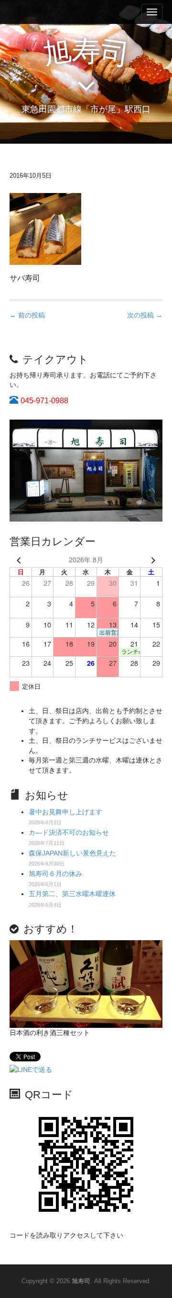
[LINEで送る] (31, 1069)
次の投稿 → (144, 315)
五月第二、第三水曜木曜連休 (72, 894)
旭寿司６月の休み (55, 873)
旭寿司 (81, 1281)
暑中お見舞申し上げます (65, 812)
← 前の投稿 (27, 315)
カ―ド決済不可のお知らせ (69, 832)
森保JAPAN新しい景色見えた (72, 853)
